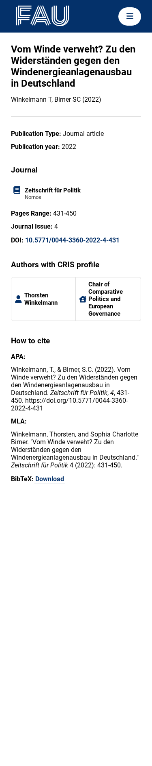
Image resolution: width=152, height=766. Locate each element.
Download (49, 479)
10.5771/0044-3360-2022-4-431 (72, 240)
